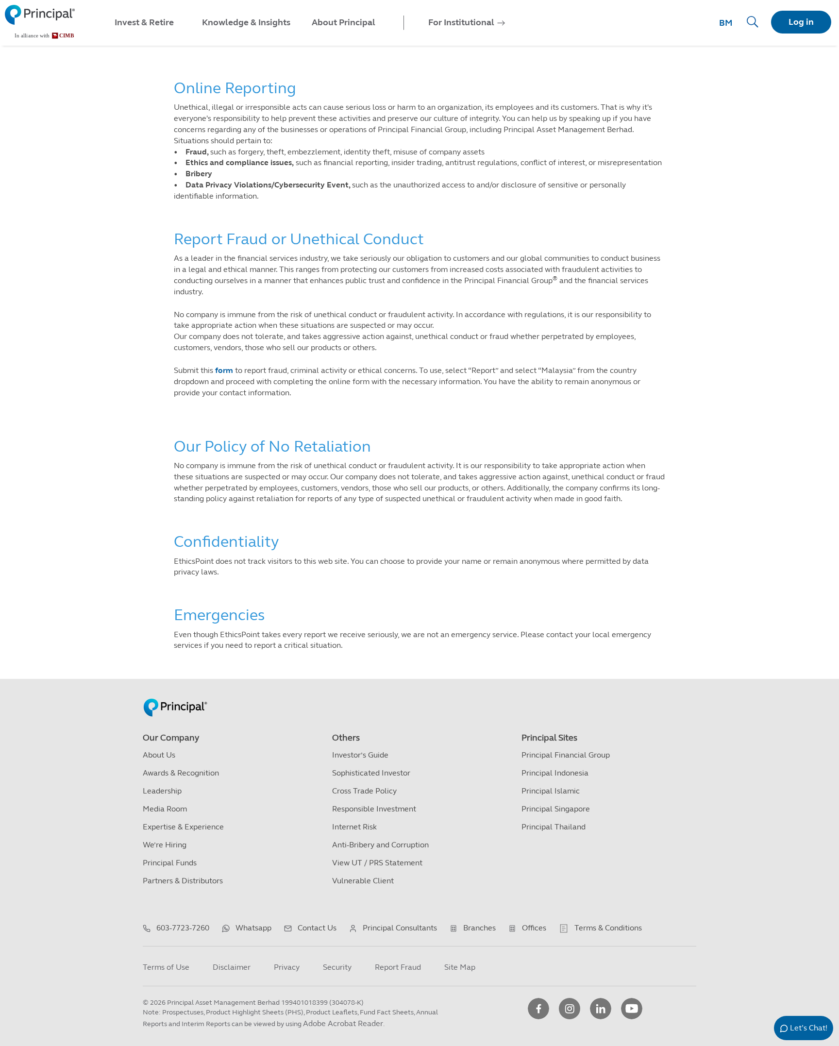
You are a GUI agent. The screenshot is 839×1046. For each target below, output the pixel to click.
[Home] (40, 22)
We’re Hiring (164, 844)
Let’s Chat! (808, 1027)
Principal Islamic (550, 790)
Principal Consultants (400, 927)
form (224, 370)
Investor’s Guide (360, 754)
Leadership (162, 790)
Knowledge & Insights (246, 22)
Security (337, 967)
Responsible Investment (374, 808)
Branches (479, 927)
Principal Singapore (555, 808)
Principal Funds (170, 862)
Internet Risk (354, 826)
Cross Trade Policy (364, 790)
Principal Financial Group (565, 754)
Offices (534, 927)
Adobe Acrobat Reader (343, 1023)
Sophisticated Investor (371, 772)
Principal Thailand (553, 826)
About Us (159, 754)
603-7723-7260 (182, 927)
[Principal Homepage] (175, 697)
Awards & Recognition (181, 772)
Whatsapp (253, 927)
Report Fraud (398, 967)
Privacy (287, 967)
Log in (801, 22)
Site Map (459, 967)
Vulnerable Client (363, 880)
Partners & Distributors (183, 880)
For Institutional (461, 22)
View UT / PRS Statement (377, 862)
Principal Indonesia (554, 772)
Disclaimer (232, 967)
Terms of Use (166, 967)
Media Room (165, 808)
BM (726, 22)
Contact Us (317, 927)
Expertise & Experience (183, 826)
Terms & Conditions (608, 927)
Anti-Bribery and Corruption (380, 844)
